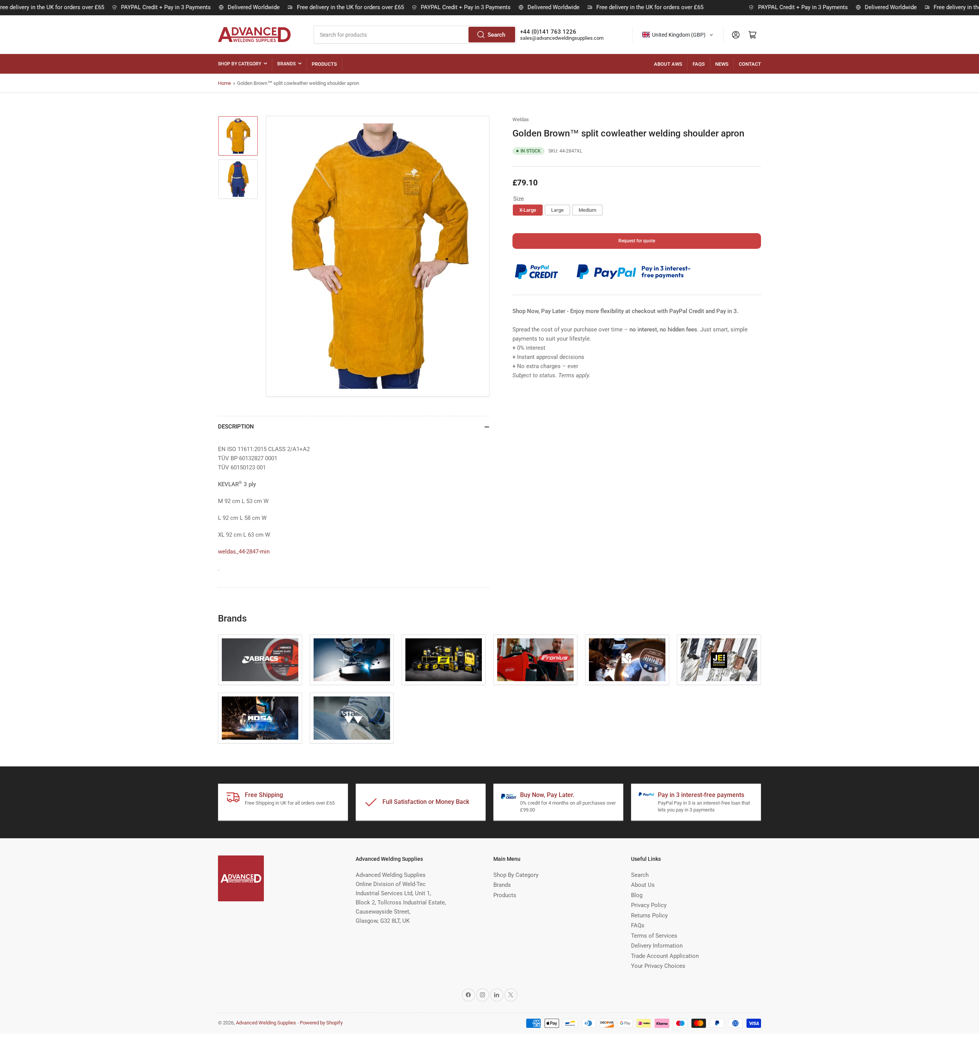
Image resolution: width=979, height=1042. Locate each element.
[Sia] (352, 718)
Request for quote (636, 241)
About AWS (668, 64)
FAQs (699, 64)
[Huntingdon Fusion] (627, 660)
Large (557, 210)
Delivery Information (657, 945)
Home (224, 83)
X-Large (527, 210)
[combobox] (415, 35)
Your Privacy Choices (658, 965)
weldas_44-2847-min (244, 551)
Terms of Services (654, 935)
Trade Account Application (665, 956)
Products (324, 64)
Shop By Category (239, 64)
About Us (643, 884)
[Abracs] (260, 660)
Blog (636, 895)
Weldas (520, 119)
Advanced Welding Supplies (266, 1023)
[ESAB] (443, 660)
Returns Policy (649, 915)
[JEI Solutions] (719, 660)
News (722, 64)
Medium (587, 210)
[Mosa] (260, 718)
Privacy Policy (649, 905)
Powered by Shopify (321, 1023)
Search (496, 34)
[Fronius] (535, 660)
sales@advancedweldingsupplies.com (561, 38)
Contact (750, 64)
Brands (286, 64)
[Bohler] (352, 660)
